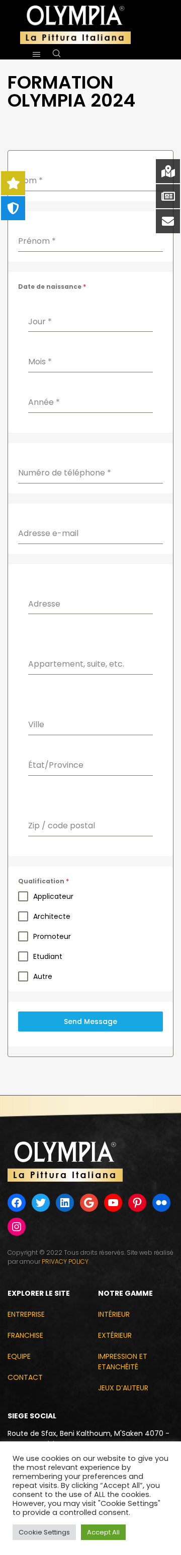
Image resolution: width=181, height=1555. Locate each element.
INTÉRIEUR (114, 1314)
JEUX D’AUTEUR (123, 1388)
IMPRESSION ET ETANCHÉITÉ (122, 1361)
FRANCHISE (25, 1335)
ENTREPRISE (26, 1314)
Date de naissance (52, 286)
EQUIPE (19, 1356)
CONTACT (25, 1377)
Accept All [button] (103, 1532)
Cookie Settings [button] (44, 1532)
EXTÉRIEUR (115, 1335)
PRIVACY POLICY (65, 1261)
